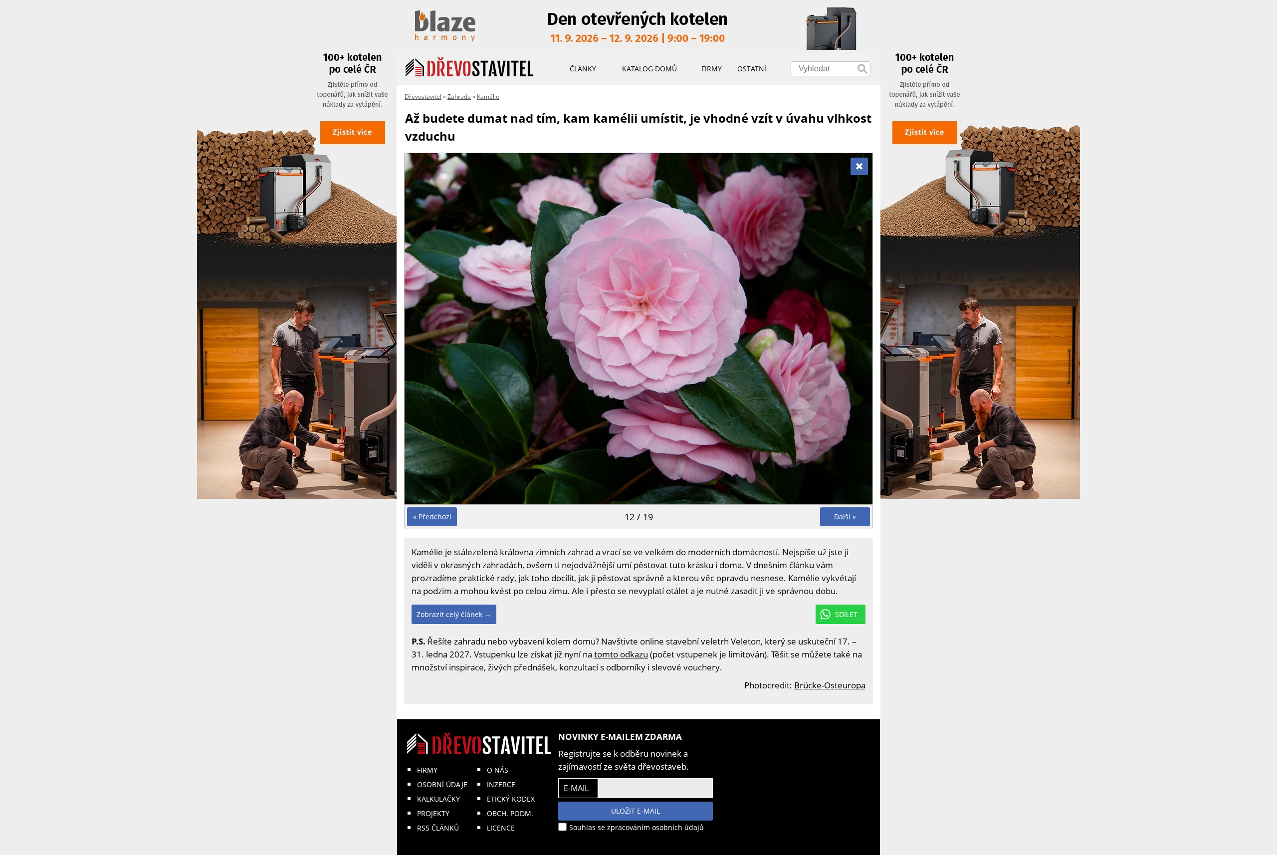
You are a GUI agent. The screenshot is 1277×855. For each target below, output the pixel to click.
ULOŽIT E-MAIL (635, 811)
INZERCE (501, 784)
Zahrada (459, 96)
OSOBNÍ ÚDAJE (442, 784)
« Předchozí (432, 516)
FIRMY (427, 770)
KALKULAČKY (438, 799)
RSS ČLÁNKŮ (438, 828)
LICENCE (501, 828)
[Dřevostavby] (469, 67)
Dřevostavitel (423, 96)
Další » (845, 516)
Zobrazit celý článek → (454, 614)
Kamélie (488, 96)
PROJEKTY (433, 813)
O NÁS (497, 770)
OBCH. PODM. (510, 813)
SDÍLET (846, 614)
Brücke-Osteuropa (829, 685)
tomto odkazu (621, 654)
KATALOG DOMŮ (649, 68)
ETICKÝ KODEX (511, 799)
